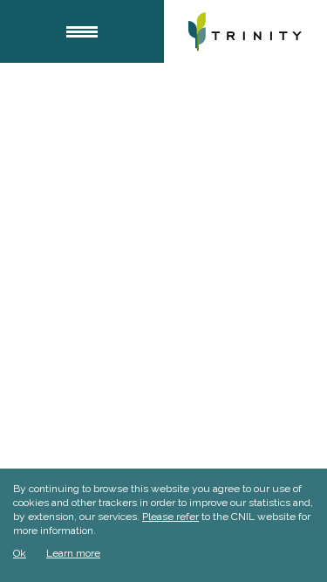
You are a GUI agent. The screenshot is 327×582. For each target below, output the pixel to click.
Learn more (73, 553)
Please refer (170, 516)
